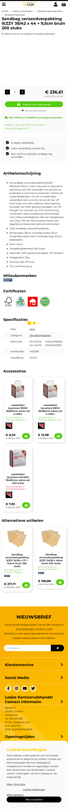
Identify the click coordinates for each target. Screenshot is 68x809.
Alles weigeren (15, 794)
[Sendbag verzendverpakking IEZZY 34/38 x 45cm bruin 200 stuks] (51, 538)
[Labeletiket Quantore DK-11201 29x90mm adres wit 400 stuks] (17, 458)
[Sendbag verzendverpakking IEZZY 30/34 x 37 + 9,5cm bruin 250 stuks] (17, 538)
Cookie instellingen (34, 789)
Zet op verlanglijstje (35, 110)
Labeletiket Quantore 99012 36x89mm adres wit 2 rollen (50, 409)
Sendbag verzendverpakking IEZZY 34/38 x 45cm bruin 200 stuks (51, 559)
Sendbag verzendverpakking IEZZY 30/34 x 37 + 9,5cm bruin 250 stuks (17, 560)
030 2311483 (16, 718)
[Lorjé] (29, 5)
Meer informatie (16, 784)
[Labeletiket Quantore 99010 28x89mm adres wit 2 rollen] (17, 389)
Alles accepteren (34, 799)
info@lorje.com (21, 722)
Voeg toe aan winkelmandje (36, 104)
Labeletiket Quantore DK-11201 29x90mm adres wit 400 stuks (18, 479)
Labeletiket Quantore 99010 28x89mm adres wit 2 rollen (18, 409)
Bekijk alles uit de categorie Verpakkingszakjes (29, 33)
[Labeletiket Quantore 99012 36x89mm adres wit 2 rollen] (50, 389)
